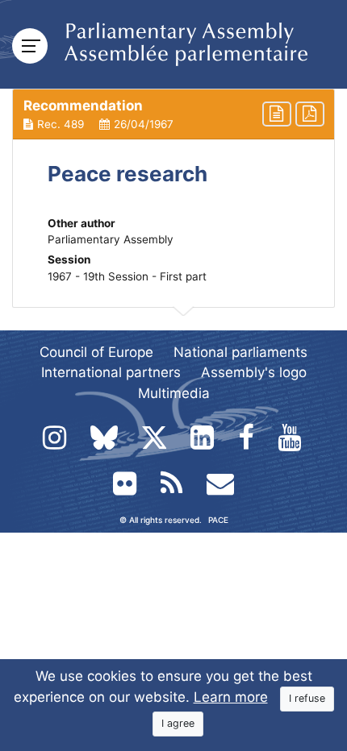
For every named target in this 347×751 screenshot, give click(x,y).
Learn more (231, 697)
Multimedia (174, 393)
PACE (218, 520)
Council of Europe (96, 352)
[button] (173, 114)
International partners (111, 372)
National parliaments (240, 352)
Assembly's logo (254, 372)
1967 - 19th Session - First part (127, 276)
